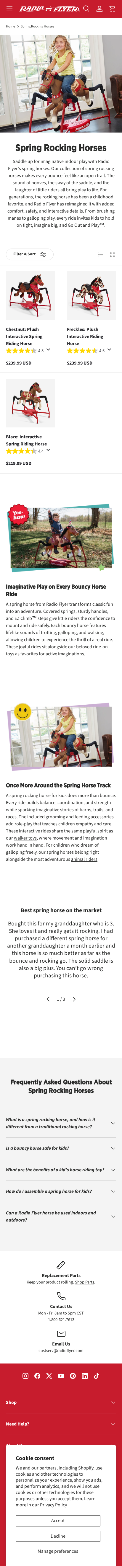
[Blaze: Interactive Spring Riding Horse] (30, 403)
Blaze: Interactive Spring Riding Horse (26, 440)
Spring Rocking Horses (37, 26)
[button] (112, 8)
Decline (58, 1536)
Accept (58, 1520)
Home (10, 26)
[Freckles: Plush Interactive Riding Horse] (91, 295)
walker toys (25, 838)
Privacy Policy (53, 1505)
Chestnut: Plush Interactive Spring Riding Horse (24, 336)
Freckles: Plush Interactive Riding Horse (85, 336)
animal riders (84, 859)
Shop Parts (84, 1282)
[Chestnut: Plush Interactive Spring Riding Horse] (30, 295)
